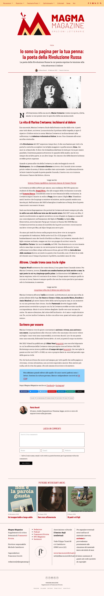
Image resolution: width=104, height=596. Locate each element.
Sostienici (38, 539)
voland (71, 398)
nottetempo (59, 398)
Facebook (50, 385)
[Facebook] (88, 3)
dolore (32, 398)
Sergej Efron (41, 191)
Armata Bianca (29, 194)
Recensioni (7, 3)
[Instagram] (90, 3)
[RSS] (95, 3)
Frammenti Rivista (41, 534)
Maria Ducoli (34, 407)
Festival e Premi (32, 3)
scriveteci (80, 538)
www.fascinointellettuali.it (65, 553)
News (68, 3)
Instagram (60, 385)
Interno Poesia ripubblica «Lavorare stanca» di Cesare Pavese (52, 183)
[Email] (98, 3)
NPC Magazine (39, 537)
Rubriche (19, 3)
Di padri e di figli (74, 517)
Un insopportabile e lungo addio (20, 517)
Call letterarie (48, 3)
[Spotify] (93, 3)
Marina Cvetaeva (50, 398)
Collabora (43, 588)
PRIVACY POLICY (58, 588)
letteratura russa (41, 398)
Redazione (38, 529)
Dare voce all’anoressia (47, 517)
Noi (74, 3)
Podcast (37, 532)
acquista (59, 343)
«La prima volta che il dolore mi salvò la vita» (52, 290)
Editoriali (60, 3)
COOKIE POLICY (66, 588)
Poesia (52, 45)
